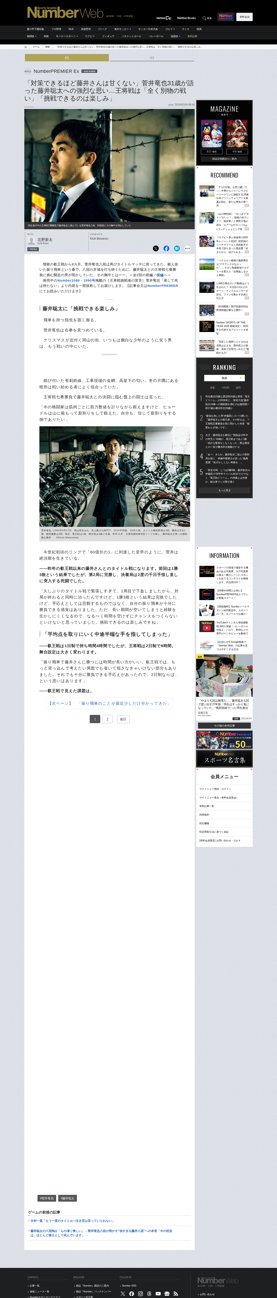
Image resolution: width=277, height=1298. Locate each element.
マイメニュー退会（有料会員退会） (219, 797)
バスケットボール (131, 36)
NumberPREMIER (162, 286)
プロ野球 (56, 29)
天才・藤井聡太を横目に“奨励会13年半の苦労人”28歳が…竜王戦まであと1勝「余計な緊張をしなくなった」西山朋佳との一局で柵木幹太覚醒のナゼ (227, 441)
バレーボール (156, 36)
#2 (152, 58)
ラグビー (90, 36)
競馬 (199, 29)
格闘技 (30, 36)
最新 (212, 387)
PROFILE (33, 249)
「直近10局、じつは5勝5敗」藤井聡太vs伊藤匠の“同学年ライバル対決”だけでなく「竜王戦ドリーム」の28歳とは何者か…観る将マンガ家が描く (227, 476)
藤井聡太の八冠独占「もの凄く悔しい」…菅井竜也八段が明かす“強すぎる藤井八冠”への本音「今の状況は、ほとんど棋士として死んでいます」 (101, 1233)
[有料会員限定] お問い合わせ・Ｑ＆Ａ (220, 840)
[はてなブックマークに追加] (177, 249)
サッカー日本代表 (148, 29)
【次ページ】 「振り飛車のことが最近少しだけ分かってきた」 (109, 703)
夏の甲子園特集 (35, 29)
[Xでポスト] (156, 249)
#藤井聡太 (67, 1198)
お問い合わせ (207, 1294)
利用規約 (204, 814)
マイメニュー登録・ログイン (215, 789)
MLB (71, 29)
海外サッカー (121, 29)
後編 (160, 275)
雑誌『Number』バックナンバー (93, 1291)
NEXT (123, 719)
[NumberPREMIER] (226, 17)
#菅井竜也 (47, 1198)
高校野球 (86, 29)
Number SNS (129, 1285)
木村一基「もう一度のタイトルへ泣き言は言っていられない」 (73, 1220)
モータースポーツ (66, 36)
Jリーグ (102, 29)
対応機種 (204, 823)
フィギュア (108, 36)
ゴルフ (169, 29)
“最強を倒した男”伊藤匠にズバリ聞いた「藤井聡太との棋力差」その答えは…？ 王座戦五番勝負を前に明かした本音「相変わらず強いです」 (227, 421)
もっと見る (224, 490)
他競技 (174, 36)
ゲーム (36, 47)
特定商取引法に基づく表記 (214, 831)
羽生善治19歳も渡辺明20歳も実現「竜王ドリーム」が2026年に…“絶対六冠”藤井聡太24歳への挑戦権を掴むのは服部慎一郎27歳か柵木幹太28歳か (227, 402)
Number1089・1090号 (76, 280)
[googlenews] (167, 1294)
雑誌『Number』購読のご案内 (92, 1285)
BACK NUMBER (90, 71)
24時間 (225, 387)
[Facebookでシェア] (166, 249)
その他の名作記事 (224, 725)
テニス (185, 29)
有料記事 (192, 36)
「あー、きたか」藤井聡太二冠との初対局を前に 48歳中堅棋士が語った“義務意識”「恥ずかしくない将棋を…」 (227, 458)
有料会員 (244, 16)
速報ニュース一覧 (39, 1291)
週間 (238, 387)
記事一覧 (35, 1285)
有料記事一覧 (206, 806)
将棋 (46, 36)
